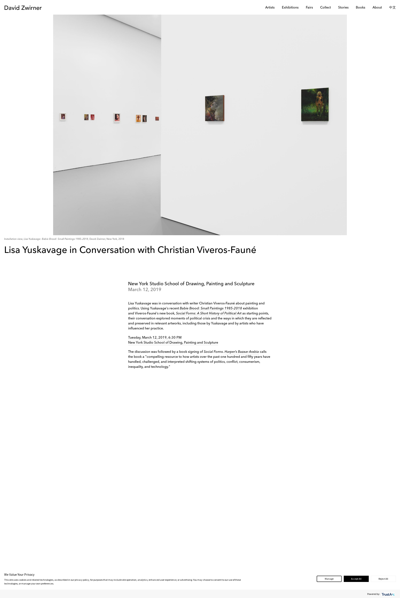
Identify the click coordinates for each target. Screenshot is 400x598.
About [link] (377, 7)
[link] (208, 313)
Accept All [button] (356, 578)
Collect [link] (325, 7)
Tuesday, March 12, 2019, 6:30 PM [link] (154, 337)
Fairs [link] (309, 7)
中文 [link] (392, 7)
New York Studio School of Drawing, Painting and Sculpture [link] (173, 342)
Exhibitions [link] (290, 7)
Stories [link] (343, 7)
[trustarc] (388, 593)
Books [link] (360, 7)
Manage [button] (329, 578)
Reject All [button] (383, 578)
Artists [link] (270, 7)
